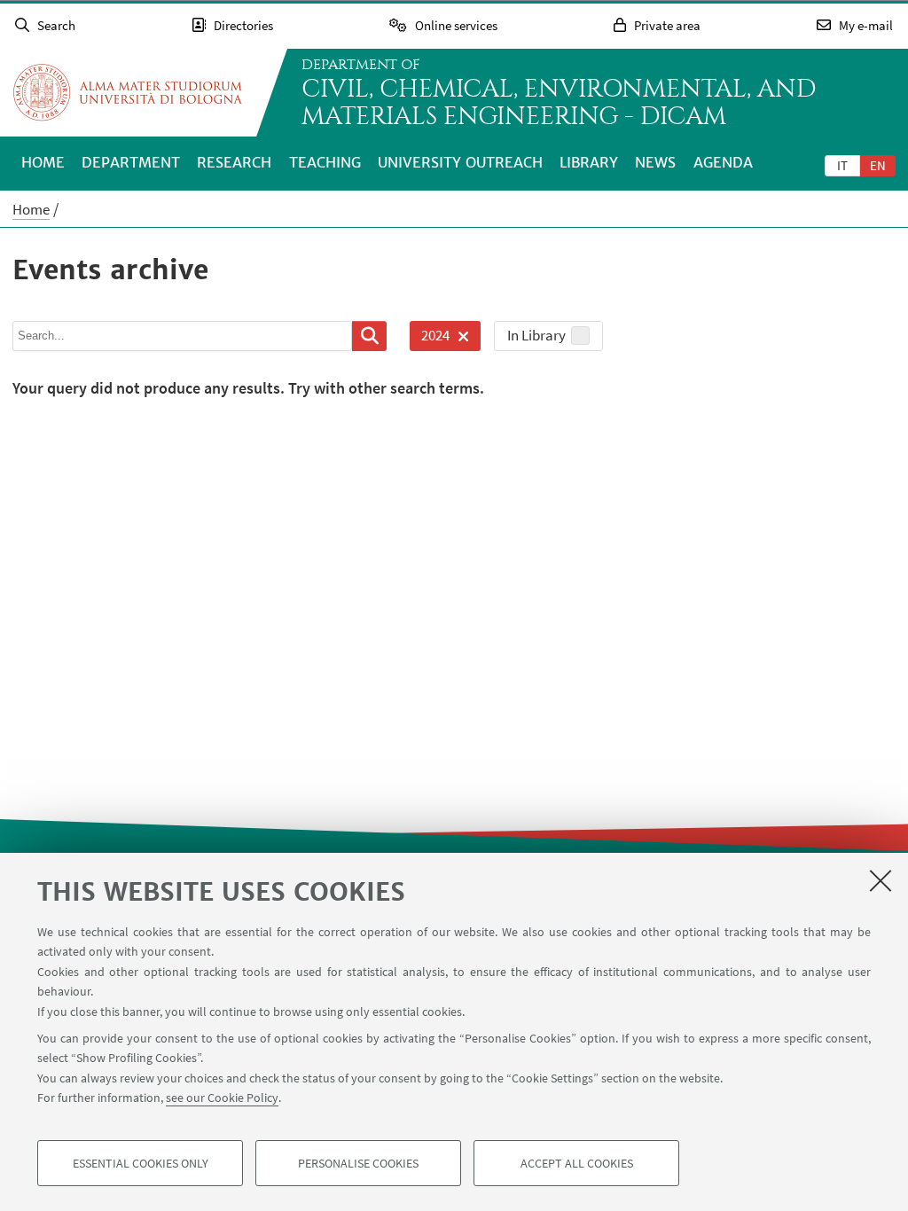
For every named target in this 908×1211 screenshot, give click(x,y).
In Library (536, 335)
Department (131, 162)
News (655, 162)
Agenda (723, 162)
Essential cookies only (140, 1163)
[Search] (369, 336)
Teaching (325, 162)
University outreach (460, 162)
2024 (430, 338)
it (842, 165)
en (878, 165)
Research (234, 162)
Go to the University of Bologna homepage (127, 92)
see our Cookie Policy (222, 1098)
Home (43, 162)
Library (589, 162)
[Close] (880, 880)
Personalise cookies (358, 1163)
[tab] (842, 164)
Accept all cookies (577, 1163)
